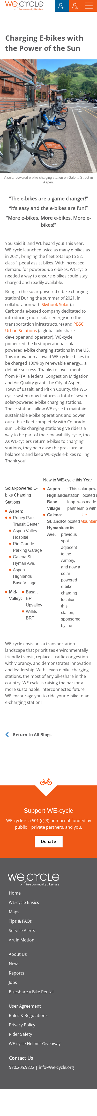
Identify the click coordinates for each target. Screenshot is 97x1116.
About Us (18, 954)
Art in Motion (21, 940)
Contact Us (21, 1058)
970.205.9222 (21, 1067)
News (14, 963)
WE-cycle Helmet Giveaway (35, 1043)
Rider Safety (20, 1034)
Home (15, 893)
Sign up (62, 6)
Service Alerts (22, 930)
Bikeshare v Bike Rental (31, 992)
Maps (14, 912)
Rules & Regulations (28, 1015)
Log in (76, 6)
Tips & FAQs (20, 921)
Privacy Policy (22, 1025)
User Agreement (25, 1006)
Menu (90, 6)
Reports (16, 973)
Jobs (13, 982)
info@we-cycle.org (56, 1067)
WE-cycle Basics (24, 902)
